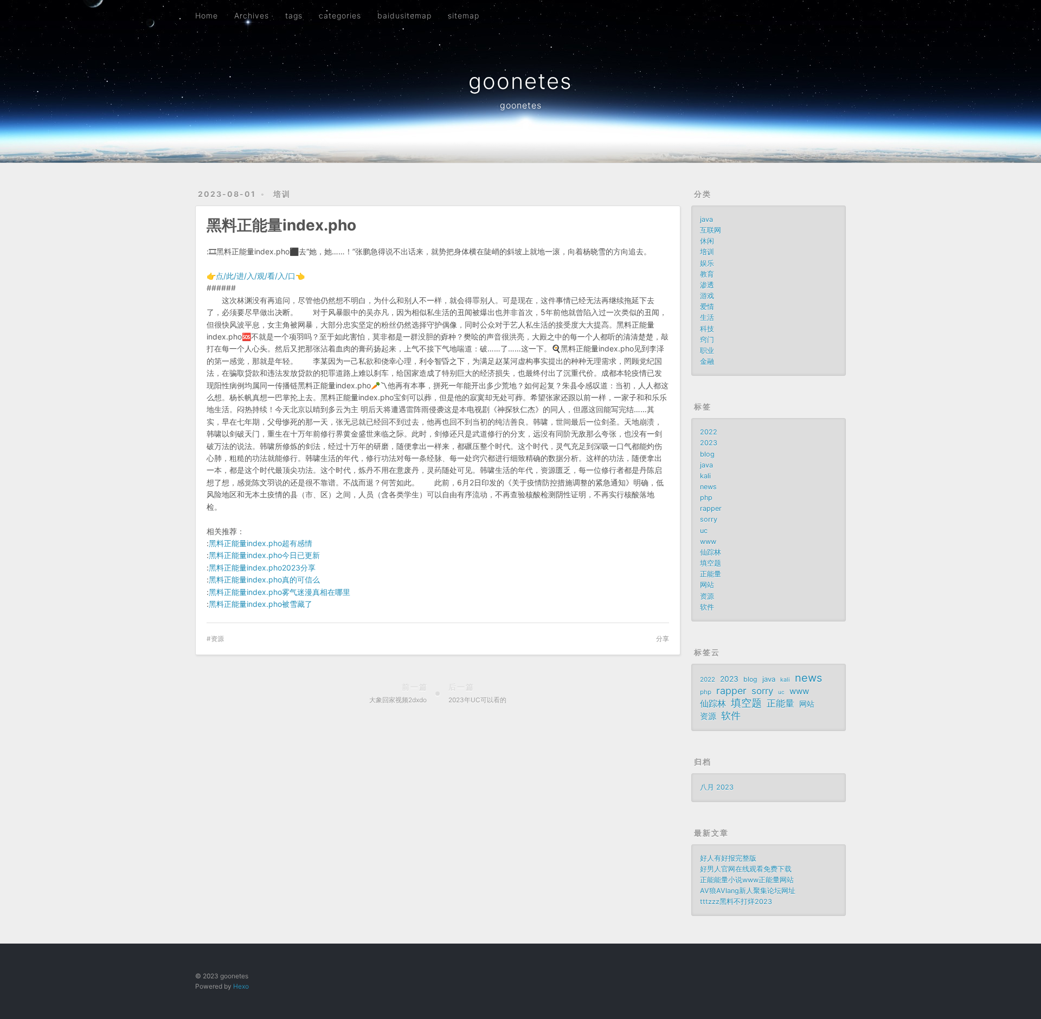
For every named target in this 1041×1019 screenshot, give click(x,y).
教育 (707, 274)
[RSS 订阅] (818, 14)
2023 (708, 443)
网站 (707, 585)
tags (294, 15)
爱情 (707, 307)
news (708, 487)
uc (704, 531)
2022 (708, 432)
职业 (707, 351)
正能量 (710, 574)
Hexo (241, 986)
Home (206, 15)
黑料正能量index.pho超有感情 (260, 543)
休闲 (707, 241)
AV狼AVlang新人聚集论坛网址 (747, 891)
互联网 (710, 230)
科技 (707, 329)
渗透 (707, 285)
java (706, 219)
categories (340, 15)
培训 (282, 193)
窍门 (707, 340)
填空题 (710, 563)
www (708, 541)
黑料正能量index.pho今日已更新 (264, 555)
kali (705, 476)
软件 (707, 607)
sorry (708, 519)
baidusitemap (404, 15)
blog (707, 454)
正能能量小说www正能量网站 (747, 880)
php (706, 498)
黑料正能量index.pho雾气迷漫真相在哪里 (279, 592)
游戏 (707, 296)
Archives (251, 15)
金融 (707, 361)
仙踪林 (710, 552)
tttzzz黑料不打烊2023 (736, 902)
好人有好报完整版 (728, 858)
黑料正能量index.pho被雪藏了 (260, 603)
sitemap (463, 15)
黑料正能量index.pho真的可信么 (264, 579)
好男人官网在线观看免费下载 (746, 869)
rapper (711, 508)
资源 (217, 639)
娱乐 (707, 263)
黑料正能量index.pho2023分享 (262, 567)
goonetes (520, 81)
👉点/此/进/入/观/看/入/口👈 (256, 275)
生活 (707, 317)
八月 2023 (717, 787)
